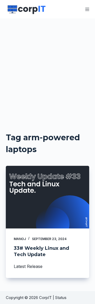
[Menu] (87, 9)
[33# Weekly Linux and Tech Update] (47, 197)
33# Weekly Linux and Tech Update (41, 251)
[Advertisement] (47, 68)
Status (61, 297)
